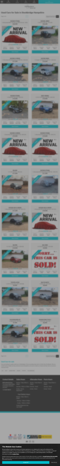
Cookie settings (54, 462)
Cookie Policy (16, 454)
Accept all (25, 462)
